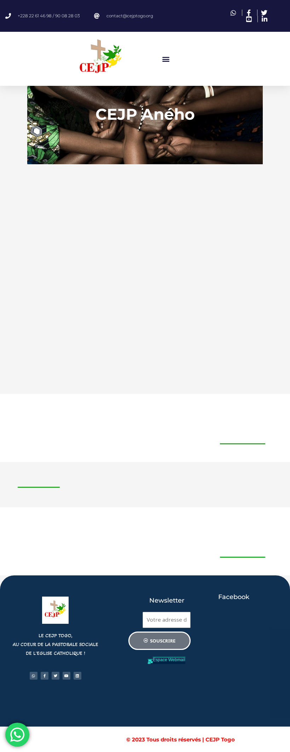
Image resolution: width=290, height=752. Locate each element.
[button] (166, 59)
